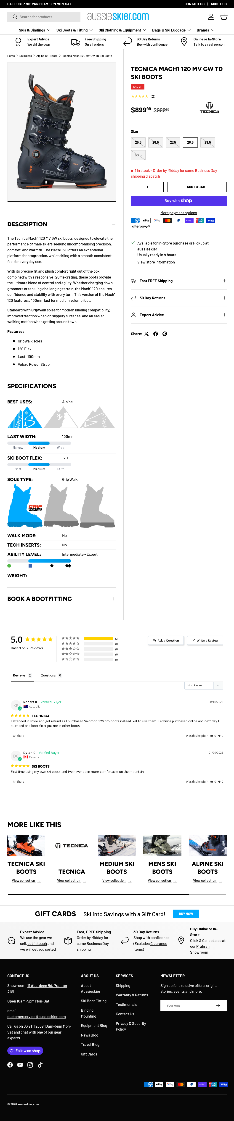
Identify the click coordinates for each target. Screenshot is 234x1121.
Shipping (123, 985)
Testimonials (126, 1004)
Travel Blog (90, 1044)
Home (11, 56)
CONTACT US (195, 4)
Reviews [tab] (19, 675)
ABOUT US (219, 4)
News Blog (89, 1035)
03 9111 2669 (34, 1026)
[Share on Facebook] (155, 333)
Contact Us (125, 1013)
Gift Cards (89, 1054)
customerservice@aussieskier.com (36, 1016)
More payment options (178, 212)
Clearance (158, 943)
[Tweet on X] (146, 333)
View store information (156, 262)
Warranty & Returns (132, 994)
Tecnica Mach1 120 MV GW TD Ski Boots (87, 56)
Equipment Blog (94, 1025)
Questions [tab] (48, 675)
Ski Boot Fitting (93, 1000)
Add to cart (197, 187)
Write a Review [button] (207, 640)
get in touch (37, 943)
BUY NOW (186, 914)
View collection (26, 880)
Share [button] (20, 736)
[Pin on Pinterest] (164, 333)
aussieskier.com (28, 1104)
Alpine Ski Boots (46, 56)
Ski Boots (25, 56)
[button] (224, 17)
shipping (84, 949)
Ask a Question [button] (168, 640)
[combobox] (43, 17)
